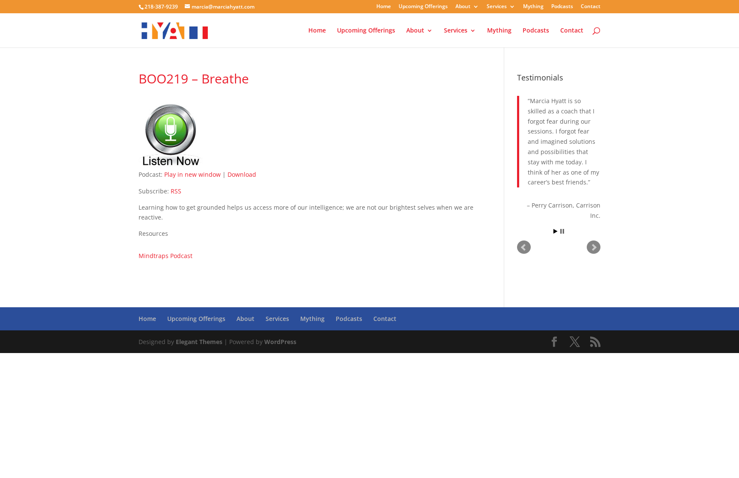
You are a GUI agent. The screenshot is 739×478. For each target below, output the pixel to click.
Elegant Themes (199, 342)
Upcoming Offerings (423, 7)
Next (593, 247)
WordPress (280, 342)
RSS (176, 191)
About (462, 7)
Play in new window (192, 174)
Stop (562, 231)
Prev (524, 247)
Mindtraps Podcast (165, 256)
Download (242, 174)
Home (383, 7)
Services (497, 7)
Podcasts (562, 7)
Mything (533, 7)
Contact (590, 7)
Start (555, 231)
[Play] (171, 164)
